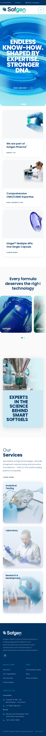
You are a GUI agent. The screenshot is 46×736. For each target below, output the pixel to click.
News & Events (32, 678)
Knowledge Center (33, 670)
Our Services (8, 678)
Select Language (33, 3)
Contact (17, 3)
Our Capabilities (15, 202)
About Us (11, 153)
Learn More (12, 252)
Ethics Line (39, 731)
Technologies (8, 682)
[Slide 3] (25, 104)
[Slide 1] (21, 104)
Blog (28, 674)
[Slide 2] (23, 104)
